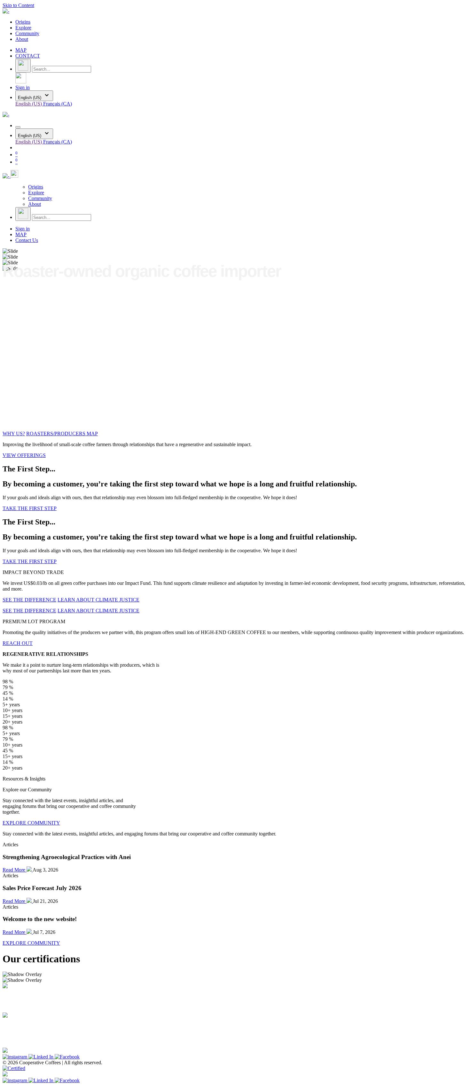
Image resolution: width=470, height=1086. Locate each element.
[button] (20, 81)
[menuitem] (22, 22)
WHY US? (14, 433)
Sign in (22, 87)
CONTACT (27, 55)
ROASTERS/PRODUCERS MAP (62, 433)
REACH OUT (18, 643)
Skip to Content (18, 5)
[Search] (23, 66)
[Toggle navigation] (17, 127)
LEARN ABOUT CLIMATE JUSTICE (98, 599)
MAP (21, 50)
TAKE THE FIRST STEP (30, 508)
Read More (15, 870)
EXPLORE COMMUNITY (31, 823)
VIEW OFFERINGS (24, 455)
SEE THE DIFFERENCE (29, 599)
